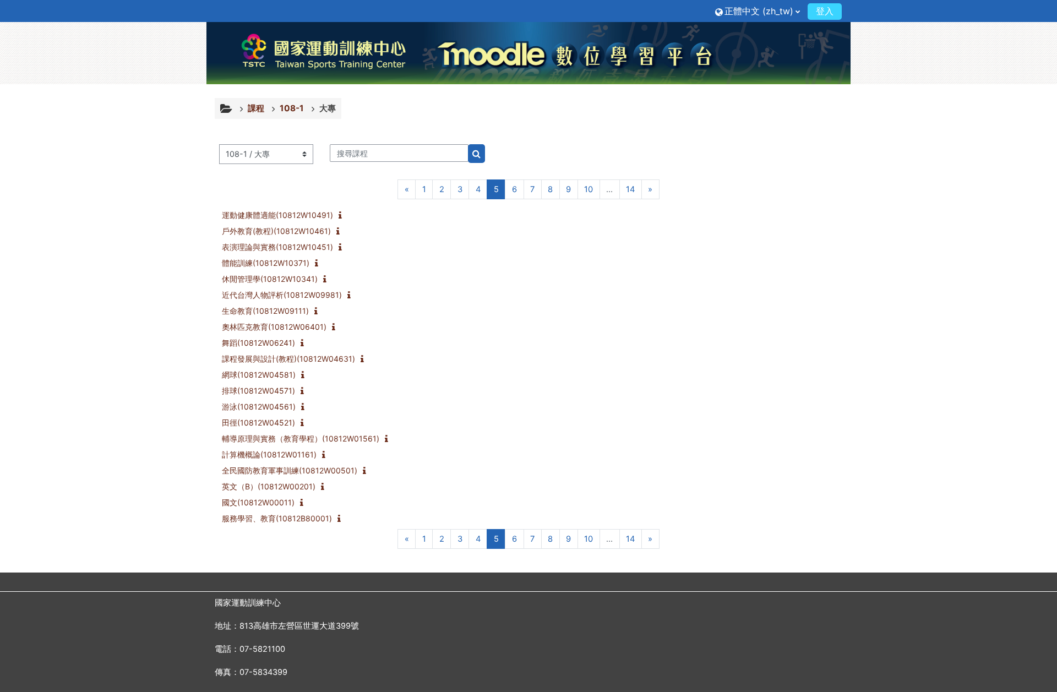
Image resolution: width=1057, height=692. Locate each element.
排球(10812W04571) (258, 390)
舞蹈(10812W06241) (258, 342)
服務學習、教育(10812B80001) (277, 518)
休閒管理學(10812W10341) (270, 279)
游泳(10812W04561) (259, 406)
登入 (824, 11)
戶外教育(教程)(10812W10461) (276, 231)
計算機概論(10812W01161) (269, 454)
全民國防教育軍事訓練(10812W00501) (289, 470)
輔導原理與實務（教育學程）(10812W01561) (300, 438)
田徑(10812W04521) (258, 422)
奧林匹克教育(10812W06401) (274, 326)
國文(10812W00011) (258, 502)
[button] (757, 10)
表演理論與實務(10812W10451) (277, 247)
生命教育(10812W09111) (265, 310)
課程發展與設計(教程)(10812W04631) (288, 358)
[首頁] (528, 53)
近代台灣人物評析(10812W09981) (282, 294)
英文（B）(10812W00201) (268, 486)
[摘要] (342, 216)
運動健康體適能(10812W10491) (277, 215)
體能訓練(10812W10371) (265, 263)
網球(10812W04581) (259, 374)
